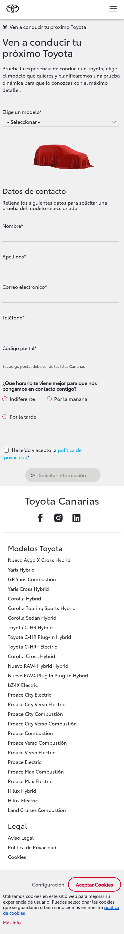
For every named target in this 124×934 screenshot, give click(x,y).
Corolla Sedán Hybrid (32, 617)
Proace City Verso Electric (36, 703)
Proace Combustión (30, 732)
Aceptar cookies (94, 884)
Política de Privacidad (32, 847)
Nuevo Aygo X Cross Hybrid (39, 559)
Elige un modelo (21, 111)
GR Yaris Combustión (32, 578)
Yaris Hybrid (21, 569)
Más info (12, 923)
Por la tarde (23, 416)
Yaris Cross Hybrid (28, 588)
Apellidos (13, 256)
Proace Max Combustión (36, 771)
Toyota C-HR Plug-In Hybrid (39, 636)
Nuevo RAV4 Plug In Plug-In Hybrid (48, 675)
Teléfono (12, 317)
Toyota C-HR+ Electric (32, 646)
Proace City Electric (29, 694)
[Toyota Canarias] (13, 8)
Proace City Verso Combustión (42, 723)
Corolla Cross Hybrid (31, 655)
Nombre (11, 225)
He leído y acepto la (43, 453)
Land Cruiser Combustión (37, 809)
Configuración (48, 884)
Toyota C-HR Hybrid (30, 627)
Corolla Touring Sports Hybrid (42, 607)
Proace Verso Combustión (37, 742)
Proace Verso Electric (31, 752)
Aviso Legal (21, 837)
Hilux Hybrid (22, 790)
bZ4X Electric (23, 684)
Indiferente (22, 398)
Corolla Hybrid (24, 598)
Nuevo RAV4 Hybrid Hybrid (38, 665)
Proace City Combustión (35, 713)
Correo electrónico (23, 286)
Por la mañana (70, 398)
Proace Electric (24, 761)
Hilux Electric (23, 800)
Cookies (17, 856)
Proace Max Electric (30, 780)
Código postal (18, 348)
